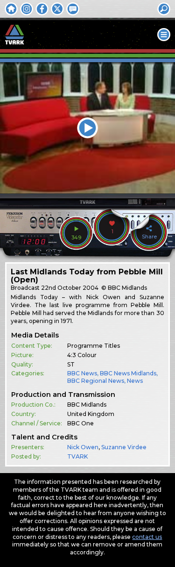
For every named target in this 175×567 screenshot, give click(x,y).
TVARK (77, 456)
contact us (147, 536)
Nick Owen (82, 447)
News (135, 380)
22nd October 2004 (69, 287)
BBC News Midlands (128, 373)
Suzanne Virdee (124, 447)
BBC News (82, 373)
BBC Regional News (95, 380)
